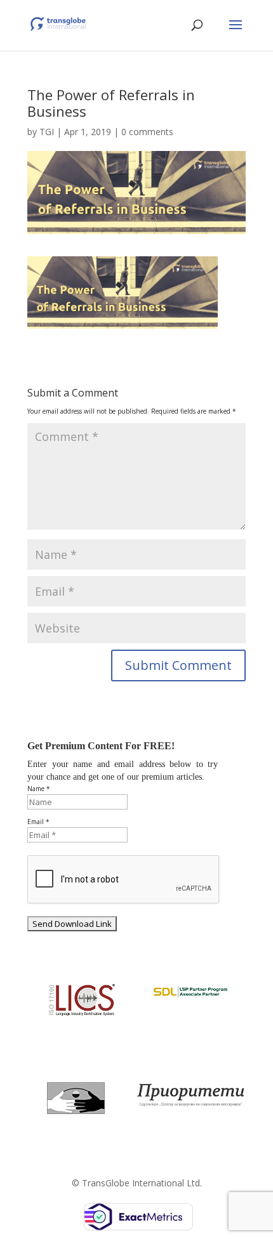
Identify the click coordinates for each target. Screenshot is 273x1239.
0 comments (147, 132)
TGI (46, 132)
